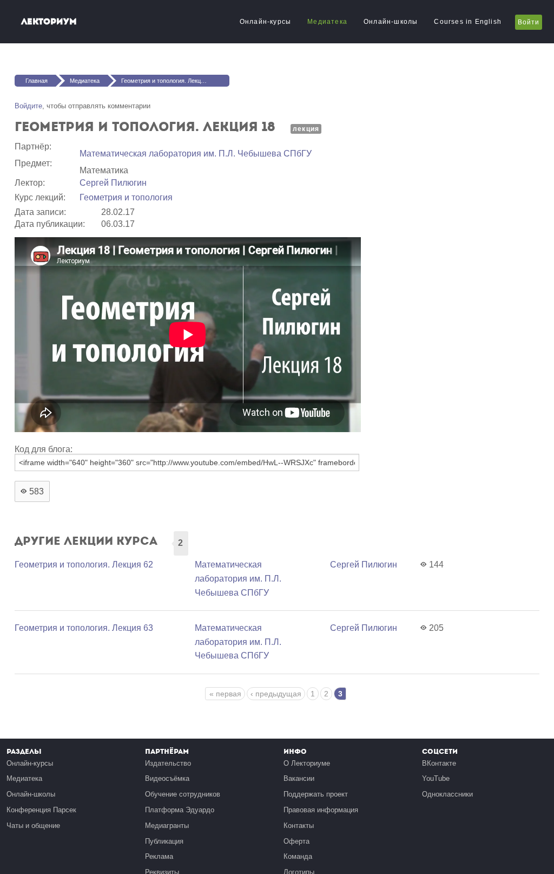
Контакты (298, 825)
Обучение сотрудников (182, 794)
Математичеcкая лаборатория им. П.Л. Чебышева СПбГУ (196, 153)
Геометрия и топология (126, 197)
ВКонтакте (439, 763)
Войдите (28, 106)
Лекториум (49, 21)
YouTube (436, 778)
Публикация (164, 841)
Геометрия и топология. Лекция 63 (84, 627)
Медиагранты (167, 825)
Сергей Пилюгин (113, 182)
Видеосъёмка (167, 778)
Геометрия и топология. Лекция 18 (168, 80)
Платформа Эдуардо (179, 810)
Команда (297, 856)
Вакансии (298, 778)
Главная (36, 80)
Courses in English (468, 21)
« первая (225, 693)
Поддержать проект (315, 794)
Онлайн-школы (391, 21)
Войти (528, 22)
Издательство (168, 763)
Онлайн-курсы (265, 21)
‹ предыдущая (275, 693)
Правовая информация (320, 810)
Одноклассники (447, 794)
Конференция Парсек (41, 810)
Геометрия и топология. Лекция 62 (84, 564)
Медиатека (327, 21)
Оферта (296, 841)
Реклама (159, 856)
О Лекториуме (306, 763)
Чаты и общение (33, 825)
